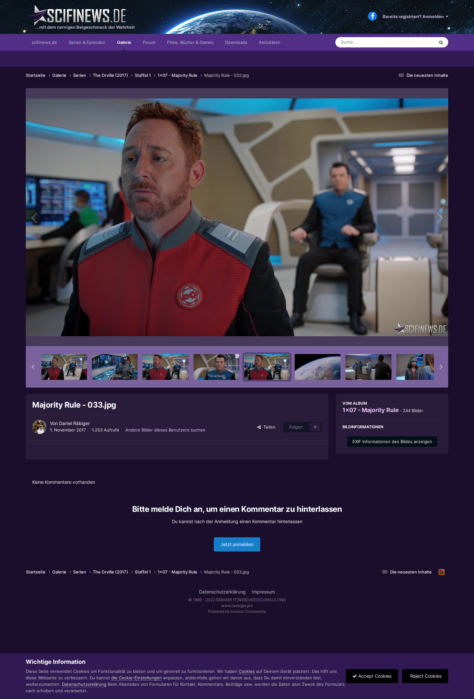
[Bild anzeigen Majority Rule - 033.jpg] (267, 367)
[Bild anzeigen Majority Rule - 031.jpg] (165, 367)
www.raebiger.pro (237, 605)
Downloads (236, 42)
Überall (418, 42)
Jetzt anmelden (237, 544)
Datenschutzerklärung (222, 591)
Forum (149, 42)
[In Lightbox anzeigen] (237, 217)
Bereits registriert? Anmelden (414, 16)
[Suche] (441, 42)
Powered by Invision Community (237, 611)
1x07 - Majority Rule (370, 410)
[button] (33, 367)
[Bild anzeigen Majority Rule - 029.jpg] (64, 367)
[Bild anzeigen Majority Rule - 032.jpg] (216, 367)
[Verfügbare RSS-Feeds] (441, 572)
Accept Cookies (374, 676)
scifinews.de (44, 42)
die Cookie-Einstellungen (136, 677)
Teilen (268, 427)
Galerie (124, 42)
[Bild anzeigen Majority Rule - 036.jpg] (419, 367)
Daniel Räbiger (74, 423)
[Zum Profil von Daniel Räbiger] (39, 427)
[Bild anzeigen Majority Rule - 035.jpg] (368, 367)
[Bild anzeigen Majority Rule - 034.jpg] (318, 367)
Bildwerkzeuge (418, 334)
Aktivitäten (270, 42)
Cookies (247, 671)
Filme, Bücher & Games (190, 42)
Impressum (263, 591)
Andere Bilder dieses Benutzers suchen (165, 429)
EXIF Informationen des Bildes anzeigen (392, 441)
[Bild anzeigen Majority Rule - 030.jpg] (115, 367)
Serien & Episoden (87, 42)
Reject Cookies (425, 676)
